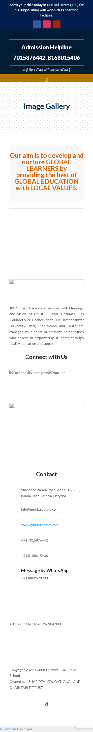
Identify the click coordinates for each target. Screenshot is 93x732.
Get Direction (46, 389)
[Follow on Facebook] (37, 24)
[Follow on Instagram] (47, 24)
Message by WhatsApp (44, 570)
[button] (16, 729)
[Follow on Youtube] (57, 24)
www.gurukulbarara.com (40, 525)
